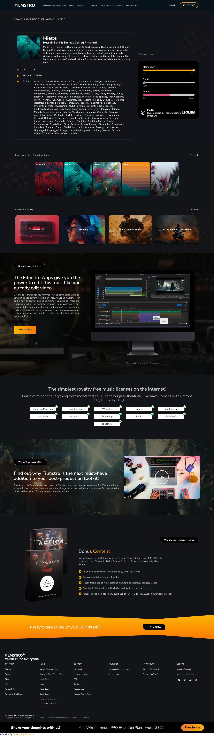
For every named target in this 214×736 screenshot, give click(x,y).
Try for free (189, 5)
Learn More (131, 5)
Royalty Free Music (78, 5)
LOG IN (172, 5)
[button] (162, 477)
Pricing (94, 5)
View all (194, 155)
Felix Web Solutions (23, 734)
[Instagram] (196, 680)
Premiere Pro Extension (54, 5)
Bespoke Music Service (112, 5)
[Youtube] (190, 680)
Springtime (47, 19)
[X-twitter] (184, 680)
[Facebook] (179, 680)
